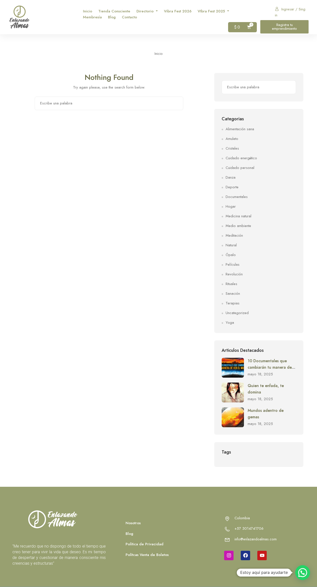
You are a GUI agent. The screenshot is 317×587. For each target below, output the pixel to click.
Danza (231, 177)
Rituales (231, 284)
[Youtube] (262, 555)
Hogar (231, 206)
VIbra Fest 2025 (212, 11)
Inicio (87, 11)
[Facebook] (245, 555)
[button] (302, 572)
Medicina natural (238, 216)
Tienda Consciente (114, 11)
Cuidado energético (241, 158)
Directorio (145, 11)
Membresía (92, 17)
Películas (232, 264)
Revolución (234, 274)
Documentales (237, 196)
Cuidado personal (240, 167)
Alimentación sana (240, 129)
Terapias (232, 303)
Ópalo (231, 255)
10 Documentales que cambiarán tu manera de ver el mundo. (270, 367)
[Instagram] (229, 555)
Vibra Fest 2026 (177, 11)
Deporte (232, 187)
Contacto (129, 17)
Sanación (233, 293)
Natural (231, 245)
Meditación (234, 235)
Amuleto (232, 138)
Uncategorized (237, 313)
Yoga (230, 322)
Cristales (232, 148)
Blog (112, 17)
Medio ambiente (238, 225)
